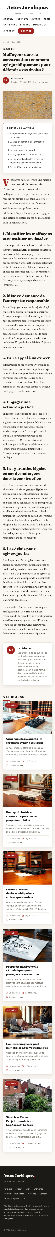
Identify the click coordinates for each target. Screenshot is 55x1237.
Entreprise (10, 25)
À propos (9, 31)
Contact (26, 31)
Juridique (22, 19)
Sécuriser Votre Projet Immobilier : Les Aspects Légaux (19, 1121)
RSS (25, 1198)
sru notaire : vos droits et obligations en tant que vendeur (20, 893)
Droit (47, 19)
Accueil (8, 19)
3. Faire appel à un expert (22, 150)
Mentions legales (11, 1198)
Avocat (36, 19)
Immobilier (39, 25)
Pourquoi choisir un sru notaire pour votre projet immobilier (21, 816)
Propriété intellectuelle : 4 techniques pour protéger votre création (22, 970)
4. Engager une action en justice (25, 154)
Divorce (25, 25)
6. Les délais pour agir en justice (26, 167)
